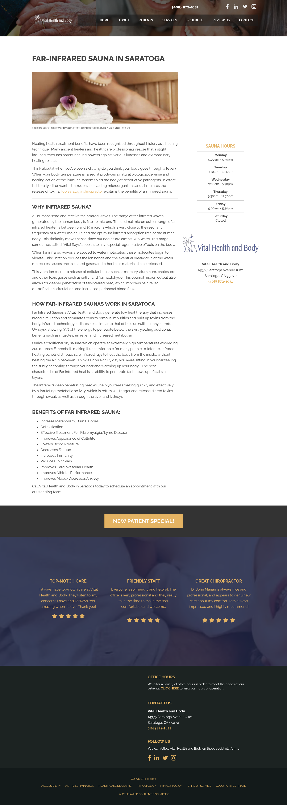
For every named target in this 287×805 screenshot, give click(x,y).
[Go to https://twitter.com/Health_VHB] (245, 7)
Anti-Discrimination (79, 785)
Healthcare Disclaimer (116, 785)
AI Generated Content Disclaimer (144, 794)
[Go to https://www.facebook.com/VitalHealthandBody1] (227, 7)
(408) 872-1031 (185, 7)
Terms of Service (198, 785)
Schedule (195, 20)
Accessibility (51, 785)
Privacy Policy (171, 785)
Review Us (221, 20)
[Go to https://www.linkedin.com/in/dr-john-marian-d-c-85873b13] (236, 7)
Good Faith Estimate (231, 785)
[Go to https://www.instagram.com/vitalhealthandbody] (253, 7)
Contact (246, 20)
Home (104, 20)
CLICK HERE (170, 688)
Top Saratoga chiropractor (82, 191)
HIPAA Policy (147, 785)
